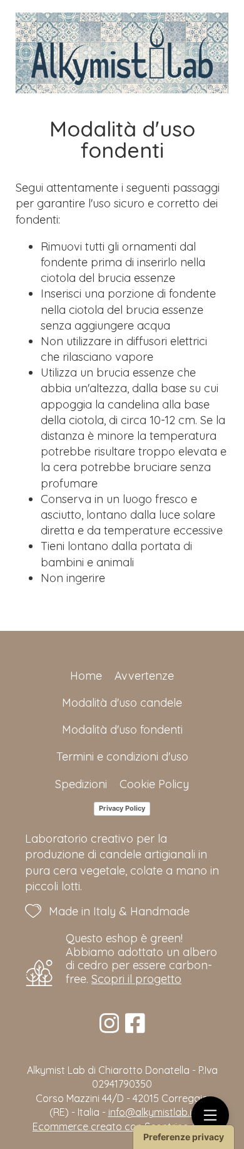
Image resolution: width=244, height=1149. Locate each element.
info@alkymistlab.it (151, 1112)
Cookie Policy (154, 784)
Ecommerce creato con (122, 1126)
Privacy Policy (122, 808)
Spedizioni (81, 784)
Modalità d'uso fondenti (122, 729)
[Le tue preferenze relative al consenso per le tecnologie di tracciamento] (183, 1137)
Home (86, 675)
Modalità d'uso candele (122, 702)
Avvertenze (144, 675)
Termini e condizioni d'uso (122, 756)
